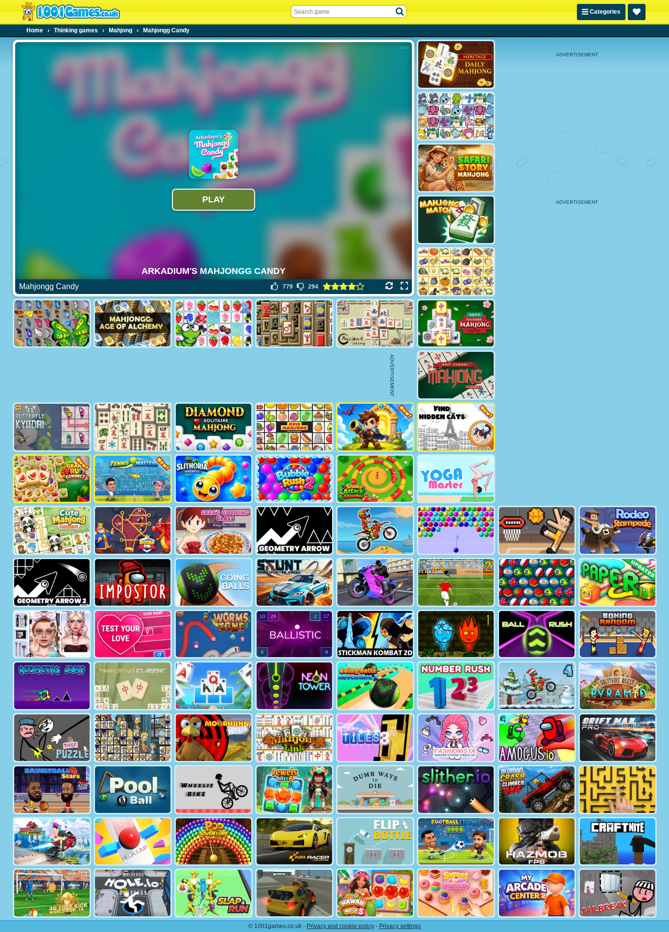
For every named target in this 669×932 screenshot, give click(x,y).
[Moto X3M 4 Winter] (537, 686)
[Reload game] (389, 286)
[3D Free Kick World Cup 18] (52, 893)
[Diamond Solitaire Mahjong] (213, 427)
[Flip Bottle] (375, 841)
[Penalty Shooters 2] (456, 582)
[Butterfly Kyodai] (52, 323)
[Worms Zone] (213, 634)
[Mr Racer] (294, 841)
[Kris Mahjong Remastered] (294, 427)
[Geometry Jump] (52, 686)
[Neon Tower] (294, 686)
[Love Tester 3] (133, 634)
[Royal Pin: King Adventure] (133, 530)
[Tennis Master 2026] (133, 479)
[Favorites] (636, 12)
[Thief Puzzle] (52, 737)
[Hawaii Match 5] (375, 893)
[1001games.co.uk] (70, 11)
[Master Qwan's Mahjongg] (133, 427)
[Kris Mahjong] (456, 271)
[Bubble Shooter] (456, 530)
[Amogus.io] (537, 737)
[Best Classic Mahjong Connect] (456, 375)
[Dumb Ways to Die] (375, 789)
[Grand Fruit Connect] (52, 479)
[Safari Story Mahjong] (456, 168)
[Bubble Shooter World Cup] (537, 582)
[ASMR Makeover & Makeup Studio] (52, 634)
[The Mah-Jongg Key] (294, 323)
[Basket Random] (537, 530)
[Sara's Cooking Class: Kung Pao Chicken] (213, 530)
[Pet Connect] (456, 116)
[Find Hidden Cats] (456, 427)
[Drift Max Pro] (617, 737)
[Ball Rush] (537, 634)
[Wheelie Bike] (213, 789)
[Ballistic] (294, 634)
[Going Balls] (213, 582)
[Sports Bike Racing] (375, 582)
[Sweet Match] (456, 893)
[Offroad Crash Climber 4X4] (537, 789)
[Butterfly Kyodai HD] (52, 427)
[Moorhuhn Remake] (213, 737)
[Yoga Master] (456, 479)
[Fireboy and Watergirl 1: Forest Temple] (456, 634)
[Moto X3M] (375, 530)
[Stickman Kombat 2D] (375, 634)
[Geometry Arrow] (294, 530)
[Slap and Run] (213, 893)
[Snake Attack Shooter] (375, 479)
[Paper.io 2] (617, 582)
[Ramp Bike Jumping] (52, 841)
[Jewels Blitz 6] (294, 789)
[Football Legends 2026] (456, 841)
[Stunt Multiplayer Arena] (294, 582)
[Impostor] (133, 582)
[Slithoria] (213, 479)
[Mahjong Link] (294, 737)
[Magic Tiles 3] (375, 737)
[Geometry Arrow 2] (52, 582)
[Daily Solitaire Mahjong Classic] (456, 323)
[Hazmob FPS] (537, 841)
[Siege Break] (375, 427)
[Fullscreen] (404, 286)
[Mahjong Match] (456, 220)
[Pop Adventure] (213, 841)
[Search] (400, 12)
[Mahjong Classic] (133, 686)
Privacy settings (400, 926)
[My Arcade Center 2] (537, 893)
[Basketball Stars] (52, 789)
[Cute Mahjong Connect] (52, 530)
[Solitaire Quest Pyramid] (617, 686)
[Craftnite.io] (617, 841)
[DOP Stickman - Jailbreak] (617, 893)
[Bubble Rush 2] (294, 479)
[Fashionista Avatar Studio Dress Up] (456, 737)
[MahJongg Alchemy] (133, 323)
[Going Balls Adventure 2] (375, 686)
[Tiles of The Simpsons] (133, 737)
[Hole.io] (133, 893)
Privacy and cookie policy (340, 926)
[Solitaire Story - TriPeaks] (213, 686)
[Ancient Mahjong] (375, 323)
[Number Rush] (456, 686)
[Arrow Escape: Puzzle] (617, 789)
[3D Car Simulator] (294, 893)
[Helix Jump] (133, 841)
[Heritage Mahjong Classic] (456, 64)
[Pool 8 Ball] (133, 789)
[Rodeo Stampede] (617, 530)
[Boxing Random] (617, 634)
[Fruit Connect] (213, 323)
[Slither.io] (456, 789)
